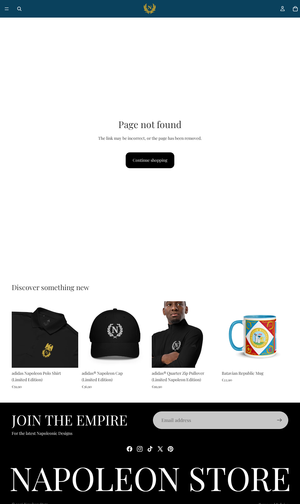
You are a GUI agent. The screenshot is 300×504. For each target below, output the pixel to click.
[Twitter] (160, 448)
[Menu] (6, 9)
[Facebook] (129, 448)
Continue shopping (150, 160)
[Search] (19, 8)
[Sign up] (279, 420)
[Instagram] (139, 448)
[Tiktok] (150, 448)
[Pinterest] (170, 448)
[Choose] (69, 358)
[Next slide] (71, 334)
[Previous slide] (18, 334)
